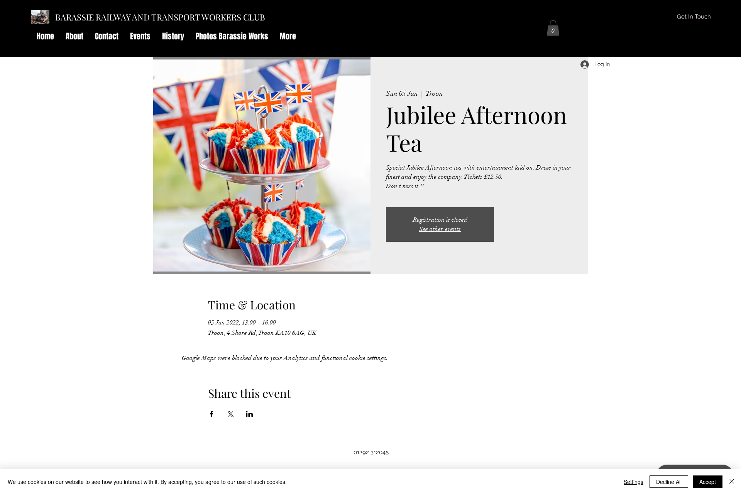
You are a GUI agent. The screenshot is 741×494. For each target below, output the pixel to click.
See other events (440, 229)
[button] (553, 28)
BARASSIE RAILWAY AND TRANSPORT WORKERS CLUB (160, 17)
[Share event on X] (230, 414)
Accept (707, 482)
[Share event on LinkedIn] (249, 414)
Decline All (669, 482)
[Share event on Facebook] (211, 414)
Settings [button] (633, 482)
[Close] (731, 481)
